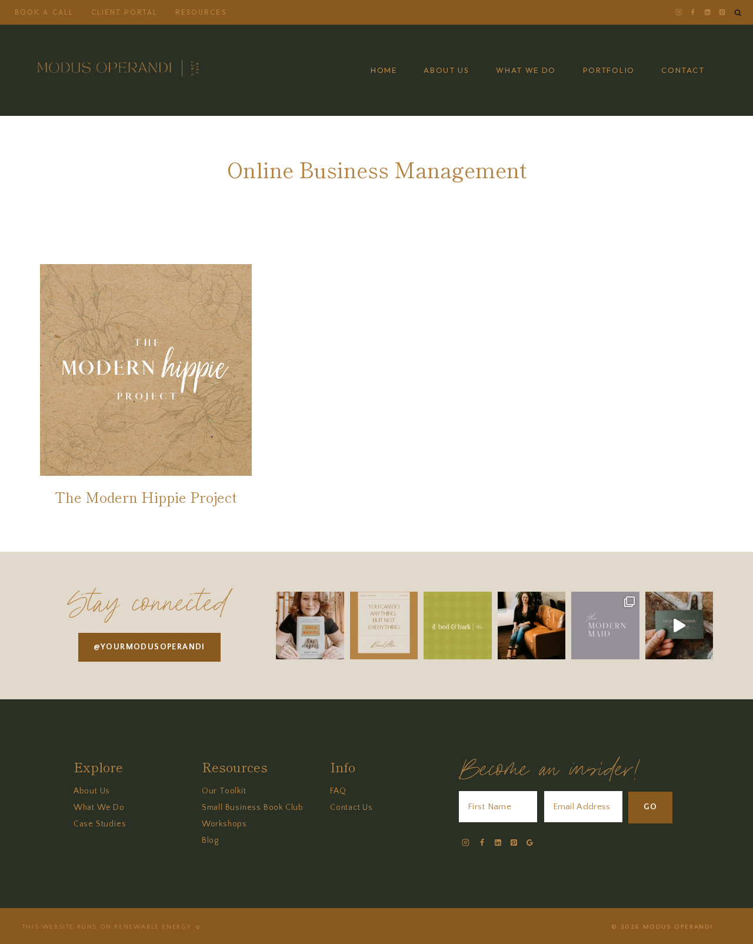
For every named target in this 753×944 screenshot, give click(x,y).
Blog (210, 840)
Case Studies (100, 824)
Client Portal (124, 12)
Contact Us (351, 807)
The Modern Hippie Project (146, 496)
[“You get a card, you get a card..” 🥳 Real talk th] (679, 625)
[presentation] (146, 370)
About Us (92, 791)
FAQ (338, 791)
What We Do (99, 807)
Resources (200, 12)
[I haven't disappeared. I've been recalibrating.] (531, 625)
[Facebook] (693, 12)
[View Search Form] (738, 13)
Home (384, 70)
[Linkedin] (707, 12)
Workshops (224, 824)
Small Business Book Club (253, 807)
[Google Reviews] (529, 842)
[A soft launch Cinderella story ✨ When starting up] (605, 625)
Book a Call (44, 12)
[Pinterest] (721, 12)
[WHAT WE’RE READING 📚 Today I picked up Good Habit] (310, 625)
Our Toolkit (224, 791)
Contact (682, 70)
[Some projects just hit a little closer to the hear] (457, 625)
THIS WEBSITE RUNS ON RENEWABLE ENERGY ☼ (111, 926)
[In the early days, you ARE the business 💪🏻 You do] (384, 625)
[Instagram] (678, 12)
